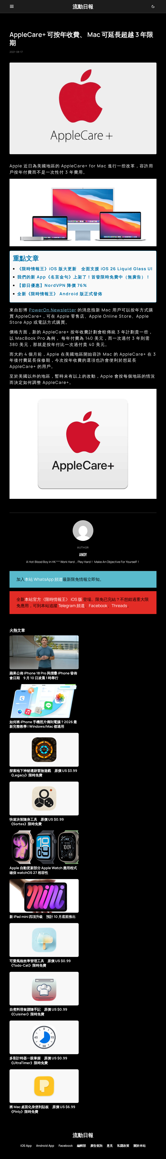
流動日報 (83, 6)
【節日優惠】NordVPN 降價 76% (52, 285)
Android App (45, 1145)
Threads (119, 605)
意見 (110, 1145)
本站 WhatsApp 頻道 (44, 579)
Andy (83, 554)
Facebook (98, 605)
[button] (12, 6)
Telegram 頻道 (71, 605)
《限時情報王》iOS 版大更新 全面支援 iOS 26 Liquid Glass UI (85, 269)
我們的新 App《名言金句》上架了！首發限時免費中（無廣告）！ (83, 277)
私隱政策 (123, 1145)
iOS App (26, 1145)
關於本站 (140, 1145)
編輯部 (81, 1145)
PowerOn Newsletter (52, 310)
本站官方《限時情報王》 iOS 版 (53, 599)
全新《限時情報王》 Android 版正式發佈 (59, 294)
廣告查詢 (96, 1145)
